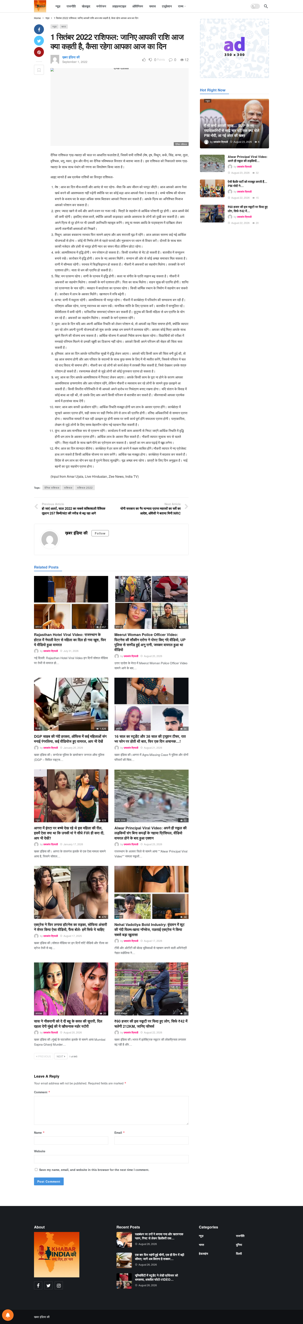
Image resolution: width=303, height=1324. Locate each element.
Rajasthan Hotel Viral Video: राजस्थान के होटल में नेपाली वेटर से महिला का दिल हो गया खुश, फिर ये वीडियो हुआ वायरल (70, 639)
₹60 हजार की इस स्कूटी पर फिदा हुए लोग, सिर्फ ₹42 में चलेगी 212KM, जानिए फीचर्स (150, 1023)
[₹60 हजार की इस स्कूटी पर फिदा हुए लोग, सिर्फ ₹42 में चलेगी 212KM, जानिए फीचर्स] (151, 988)
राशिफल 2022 (85, 487)
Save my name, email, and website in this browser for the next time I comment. (94, 1170)
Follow (100, 533)
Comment (42, 1092)
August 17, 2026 (153, 940)
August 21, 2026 (153, 747)
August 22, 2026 (153, 1032)
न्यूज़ (54, 26)
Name (39, 1132)
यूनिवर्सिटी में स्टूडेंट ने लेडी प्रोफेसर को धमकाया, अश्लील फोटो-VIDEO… (156, 1277)
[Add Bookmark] (39, 70)
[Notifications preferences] (8, 1315)
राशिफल (68, 487)
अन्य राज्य (120, 820)
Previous (44, 1056)
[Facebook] (38, 1285)
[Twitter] (48, 1285)
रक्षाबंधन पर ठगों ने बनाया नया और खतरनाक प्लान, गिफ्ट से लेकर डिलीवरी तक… (159, 1236)
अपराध (119, 728)
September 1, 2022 (74, 62)
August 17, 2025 (72, 935)
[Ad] (234, 48)
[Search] (266, 6)
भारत (63, 26)
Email (119, 1132)
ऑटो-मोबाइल (121, 1013)
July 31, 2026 (71, 651)
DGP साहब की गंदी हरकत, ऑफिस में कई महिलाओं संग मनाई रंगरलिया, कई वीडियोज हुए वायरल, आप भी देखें (70, 739)
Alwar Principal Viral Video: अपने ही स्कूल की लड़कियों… (247, 158)
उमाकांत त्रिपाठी (50, 651)
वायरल (38, 626)
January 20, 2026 (73, 747)
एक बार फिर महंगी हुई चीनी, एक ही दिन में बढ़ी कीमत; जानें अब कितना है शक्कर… (159, 1256)
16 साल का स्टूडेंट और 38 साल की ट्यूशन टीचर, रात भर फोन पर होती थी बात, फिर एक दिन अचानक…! (150, 739)
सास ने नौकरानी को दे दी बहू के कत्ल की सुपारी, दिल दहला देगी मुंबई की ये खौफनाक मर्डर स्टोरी (68, 1023)
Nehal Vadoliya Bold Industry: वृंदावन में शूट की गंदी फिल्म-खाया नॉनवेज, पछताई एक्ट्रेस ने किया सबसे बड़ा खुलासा (149, 929)
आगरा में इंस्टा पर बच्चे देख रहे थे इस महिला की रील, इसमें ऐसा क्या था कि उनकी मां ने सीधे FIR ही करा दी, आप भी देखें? (69, 833)
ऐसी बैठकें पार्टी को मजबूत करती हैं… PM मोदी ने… (247, 183)
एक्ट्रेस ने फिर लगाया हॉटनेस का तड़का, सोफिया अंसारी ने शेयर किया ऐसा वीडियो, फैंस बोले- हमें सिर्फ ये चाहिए (70, 927)
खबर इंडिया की (41, 1317)
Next (60, 1056)
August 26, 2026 (148, 1244)
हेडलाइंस (203, 1253)
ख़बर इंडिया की (71, 57)
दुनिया (239, 1244)
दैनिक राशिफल (52, 487)
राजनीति (240, 1236)
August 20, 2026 (153, 656)
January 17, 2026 (73, 844)
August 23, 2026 (153, 844)
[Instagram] (59, 1285)
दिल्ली (38, 728)
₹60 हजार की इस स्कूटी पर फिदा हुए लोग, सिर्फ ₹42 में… (248, 209)
